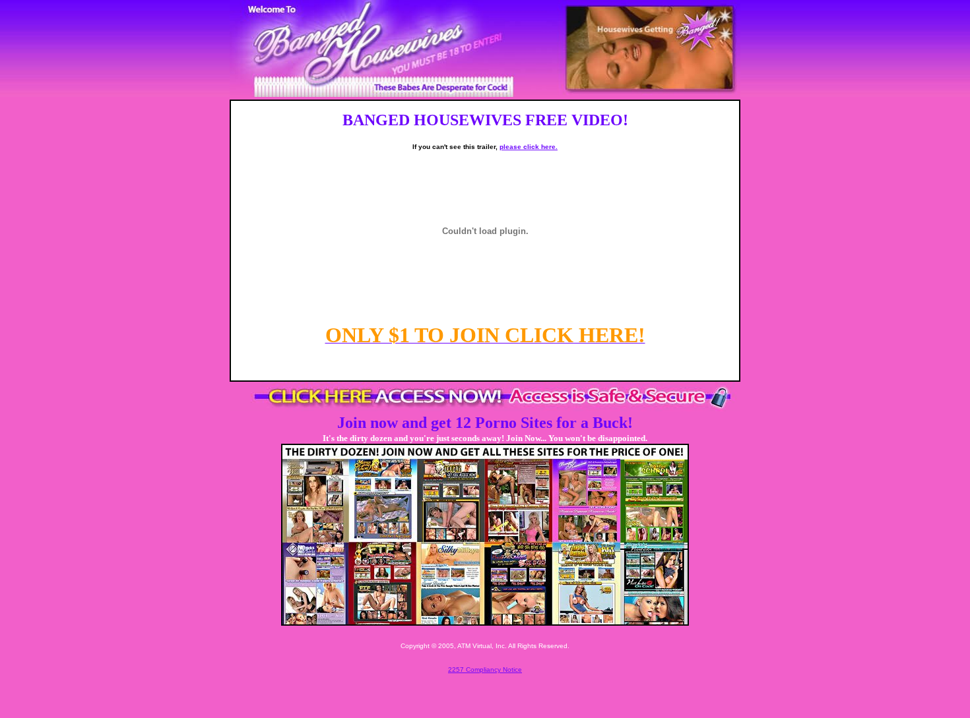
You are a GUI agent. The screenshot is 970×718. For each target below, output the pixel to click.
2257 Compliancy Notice (485, 669)
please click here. (529, 146)
